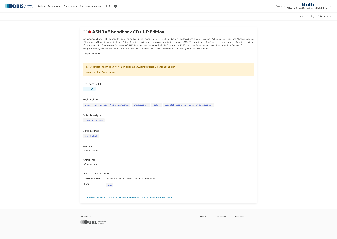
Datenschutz (221, 217)
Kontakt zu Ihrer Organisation (100, 72)
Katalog (310, 16)
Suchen (41, 6)
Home (300, 16)
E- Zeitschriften (324, 16)
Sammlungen (70, 6)
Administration (239, 217)
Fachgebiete (54, 6)
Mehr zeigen (91, 53)
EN (115, 6)
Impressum (204, 217)
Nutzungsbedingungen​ (91, 6)
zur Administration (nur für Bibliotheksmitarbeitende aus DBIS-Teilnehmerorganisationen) (128, 197)
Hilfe (108, 6)
